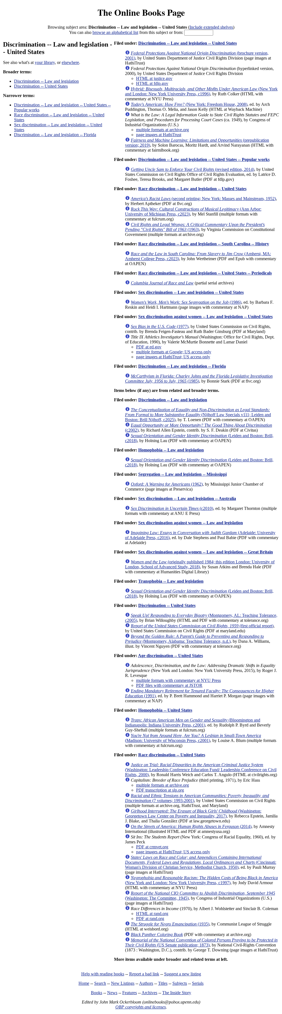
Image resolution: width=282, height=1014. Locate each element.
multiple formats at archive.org (162, 129)
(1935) (170, 924)
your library (45, 62)
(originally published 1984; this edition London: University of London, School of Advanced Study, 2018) (200, 564)
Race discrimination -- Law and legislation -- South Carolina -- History (203, 243)
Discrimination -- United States (41, 86)
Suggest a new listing (182, 974)
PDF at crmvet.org (152, 846)
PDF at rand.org (150, 918)
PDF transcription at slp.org (160, 790)
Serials (198, 983)
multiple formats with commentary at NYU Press (178, 680)
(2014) (191, 826)
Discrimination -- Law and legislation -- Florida (55, 134)
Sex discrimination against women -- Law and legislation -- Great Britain (205, 552)
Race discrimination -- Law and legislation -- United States (192, 188)
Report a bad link (144, 974)
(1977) (159, 326)
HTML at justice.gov (154, 78)
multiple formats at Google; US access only (173, 351)
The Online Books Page (141, 12)
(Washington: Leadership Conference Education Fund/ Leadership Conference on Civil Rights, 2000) (200, 769)
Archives (149, 992)
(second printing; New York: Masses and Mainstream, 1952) (203, 198)
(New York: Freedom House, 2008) (189, 104)
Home (83, 983)
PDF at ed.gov (148, 347)
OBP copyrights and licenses (140, 1007)
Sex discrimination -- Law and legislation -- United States (191, 292)
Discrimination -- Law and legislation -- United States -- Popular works (204, 159)
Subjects (179, 983)
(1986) (186, 302)
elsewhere (70, 62)
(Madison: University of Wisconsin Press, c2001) (193, 738)
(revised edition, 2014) (192, 169)
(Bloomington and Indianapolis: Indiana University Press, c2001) (192, 722)
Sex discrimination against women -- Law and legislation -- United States (205, 316)
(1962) (167, 484)
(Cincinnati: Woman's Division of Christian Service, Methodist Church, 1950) (200, 862)
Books (96, 992)
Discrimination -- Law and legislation (46, 81)
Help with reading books (102, 974)
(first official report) (202, 625)
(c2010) (172, 508)
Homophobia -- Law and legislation (171, 450)
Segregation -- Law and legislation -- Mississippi (182, 474)
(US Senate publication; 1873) (201, 942)
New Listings (122, 983)
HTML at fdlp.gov (152, 83)
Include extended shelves (211, 27)
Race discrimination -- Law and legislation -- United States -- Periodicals (205, 273)
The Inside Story (176, 992)
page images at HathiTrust (158, 134)
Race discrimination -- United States (171, 754)
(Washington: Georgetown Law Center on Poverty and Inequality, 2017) (193, 813)
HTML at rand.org (152, 913)
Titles (162, 983)
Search (100, 983)
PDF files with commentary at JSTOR (169, 685)
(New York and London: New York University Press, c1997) (201, 880)
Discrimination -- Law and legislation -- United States (187, 43)
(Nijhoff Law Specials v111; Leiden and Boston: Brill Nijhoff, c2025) (198, 414)
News (112, 992)
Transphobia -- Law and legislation (171, 581)
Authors (146, 983)
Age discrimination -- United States (170, 655)
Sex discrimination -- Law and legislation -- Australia (187, 498)
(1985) (199, 378)
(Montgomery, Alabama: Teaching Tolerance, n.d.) (194, 639)
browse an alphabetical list (115, 32)
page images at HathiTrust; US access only (173, 356)
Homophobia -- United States (165, 710)
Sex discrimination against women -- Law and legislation (190, 522)
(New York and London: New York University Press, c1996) (201, 91)
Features (129, 992)
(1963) (195, 227)
